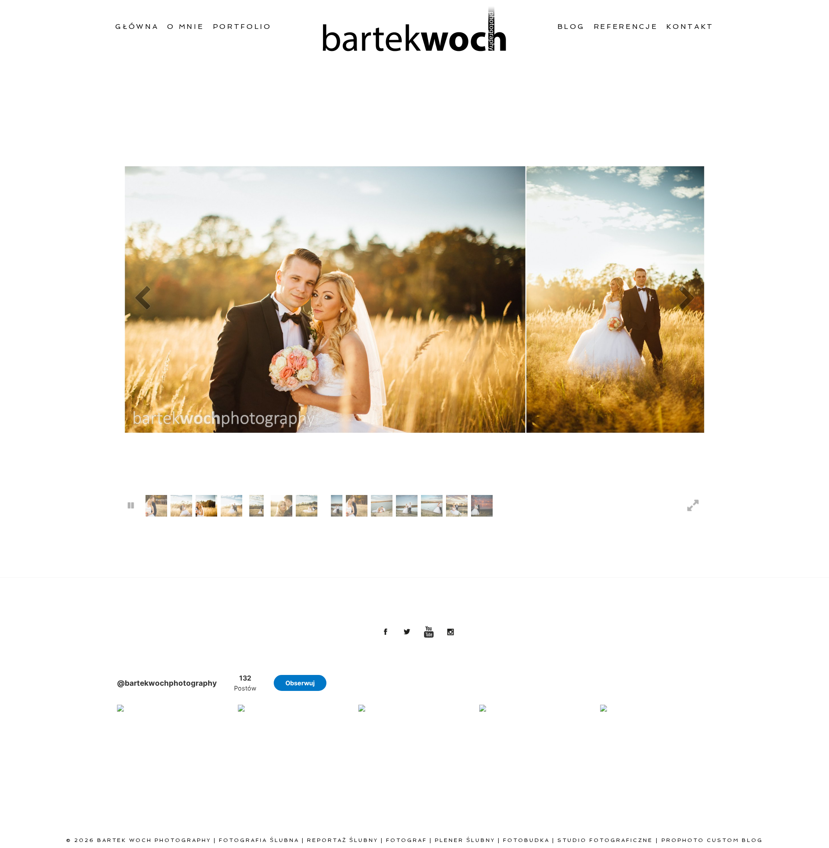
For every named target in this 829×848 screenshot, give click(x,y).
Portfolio (242, 26)
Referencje (626, 26)
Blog (571, 26)
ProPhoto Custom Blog (712, 840)
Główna (136, 26)
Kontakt (690, 26)
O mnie (185, 26)
